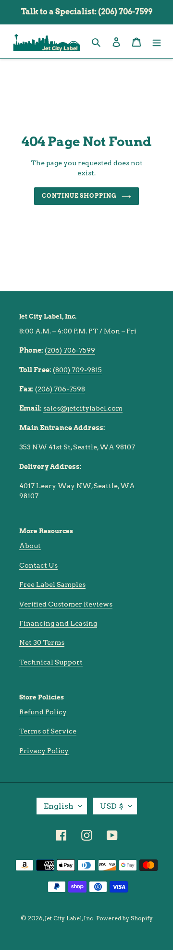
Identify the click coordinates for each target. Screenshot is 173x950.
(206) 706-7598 (60, 389)
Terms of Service (47, 731)
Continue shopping (79, 195)
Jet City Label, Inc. (70, 918)
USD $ (112, 806)
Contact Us (38, 565)
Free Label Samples (52, 584)
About (30, 545)
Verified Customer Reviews (65, 604)
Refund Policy (43, 712)
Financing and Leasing (58, 623)
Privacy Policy (44, 751)
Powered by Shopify (124, 918)
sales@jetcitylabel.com (83, 408)
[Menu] (157, 41)
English (59, 806)
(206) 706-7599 (70, 350)
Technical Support (51, 662)
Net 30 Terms (41, 642)
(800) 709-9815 (77, 370)
